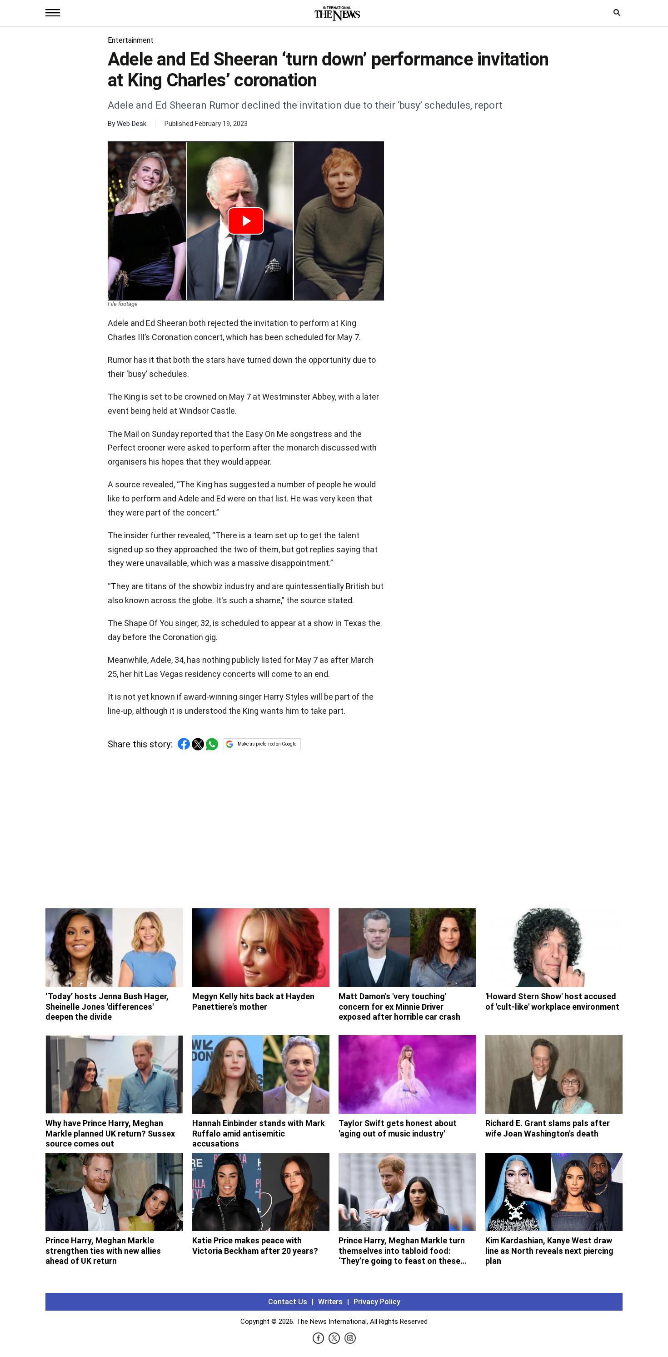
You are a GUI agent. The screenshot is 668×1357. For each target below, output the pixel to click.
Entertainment (131, 40)
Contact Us (287, 1301)
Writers (330, 1301)
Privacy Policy (377, 1301)
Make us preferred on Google (267, 743)
